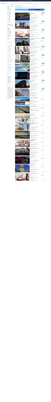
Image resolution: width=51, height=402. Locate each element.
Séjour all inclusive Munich (10, 68)
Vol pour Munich (10, 57)
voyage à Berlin (18, 7)
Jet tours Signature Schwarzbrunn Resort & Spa (10, 88)
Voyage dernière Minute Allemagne (10, 59)
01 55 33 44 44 (44, 3)
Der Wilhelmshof (11, 95)
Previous (15, 16)
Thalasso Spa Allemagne (10, 70)
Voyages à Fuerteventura (9, 76)
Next (28, 16)
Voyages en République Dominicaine (10, 81)
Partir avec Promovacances (8, 4)
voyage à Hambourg (23, 7)
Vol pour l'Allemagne (10, 54)
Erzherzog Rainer (11, 96)
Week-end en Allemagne (10, 48)
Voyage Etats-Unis (8, 80)
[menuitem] (15, 3)
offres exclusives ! (30, 0)
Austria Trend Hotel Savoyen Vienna (10, 94)
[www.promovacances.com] (3, 3)
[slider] (7, 25)
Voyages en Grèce (8, 78)
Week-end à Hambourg (10, 51)
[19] (9, 21)
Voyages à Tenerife (8, 79)
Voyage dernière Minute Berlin (10, 60)
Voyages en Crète (8, 77)
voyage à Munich (20, 7)
